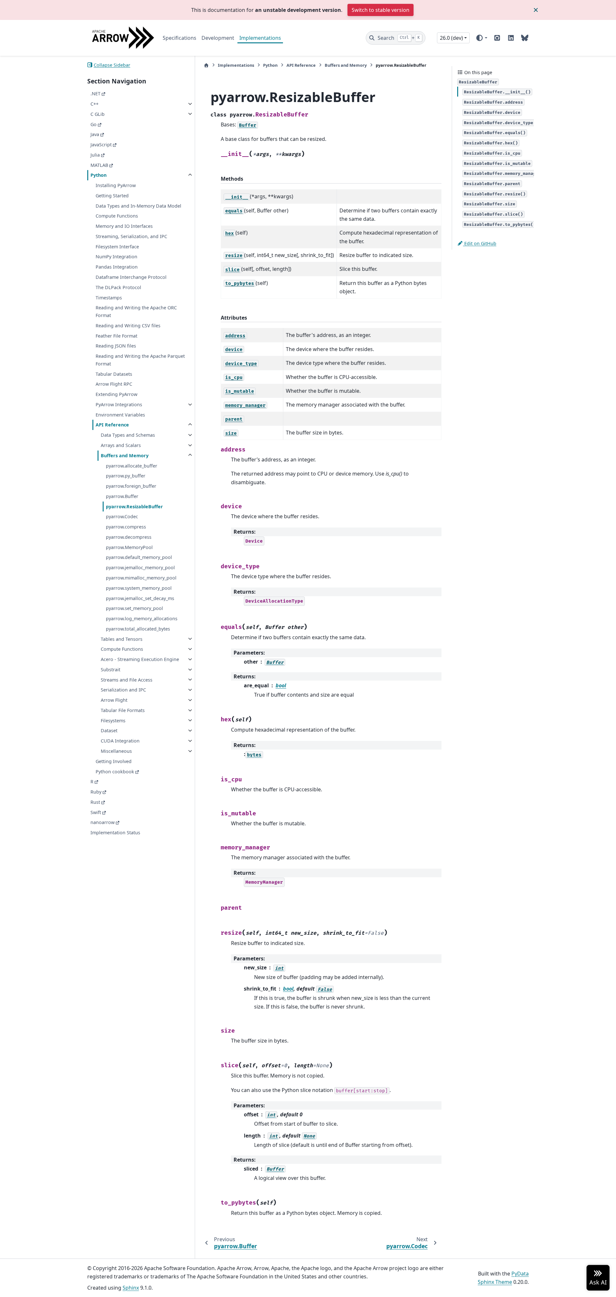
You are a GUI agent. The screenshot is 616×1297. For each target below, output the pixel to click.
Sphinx (131, 1287)
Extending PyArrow (116, 394)
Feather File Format (116, 335)
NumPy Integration (116, 256)
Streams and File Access (126, 679)
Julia (95, 154)
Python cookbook (115, 771)
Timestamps (109, 297)
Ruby (95, 792)
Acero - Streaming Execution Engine (140, 659)
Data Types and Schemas (128, 435)
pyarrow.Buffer (122, 496)
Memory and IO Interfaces (124, 226)
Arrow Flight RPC (114, 384)
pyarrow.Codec (122, 516)
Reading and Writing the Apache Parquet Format (140, 360)
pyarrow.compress (126, 527)
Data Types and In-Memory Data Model (138, 205)
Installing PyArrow (116, 185)
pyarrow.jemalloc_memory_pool (140, 567)
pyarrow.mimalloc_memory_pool (141, 578)
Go (93, 124)
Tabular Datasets (114, 374)
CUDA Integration (120, 741)
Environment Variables (120, 414)
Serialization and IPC (123, 690)
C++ (94, 104)
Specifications (179, 37)
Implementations (260, 37)
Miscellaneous (116, 751)
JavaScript (101, 145)
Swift (95, 812)
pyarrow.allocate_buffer (131, 465)
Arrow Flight (114, 700)
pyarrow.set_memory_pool (134, 608)
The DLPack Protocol (118, 287)
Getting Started (112, 196)
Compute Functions (117, 216)
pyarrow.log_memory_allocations (141, 618)
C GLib (97, 114)
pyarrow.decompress (128, 537)
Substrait (110, 669)
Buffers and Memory (125, 455)
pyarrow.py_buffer (125, 476)
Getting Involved (114, 761)
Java (94, 134)
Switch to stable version (380, 9)
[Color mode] (481, 37)
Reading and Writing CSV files (128, 325)
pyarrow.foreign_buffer (131, 486)
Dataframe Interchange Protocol (131, 277)
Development (217, 37)
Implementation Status (115, 832)
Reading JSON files (116, 346)
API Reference (112, 425)
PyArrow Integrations (119, 404)
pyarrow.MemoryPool (129, 547)
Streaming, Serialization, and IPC (131, 236)
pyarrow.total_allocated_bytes (138, 628)
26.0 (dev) (451, 37)
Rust (95, 802)
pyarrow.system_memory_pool (139, 588)
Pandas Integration (117, 267)
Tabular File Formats (123, 710)
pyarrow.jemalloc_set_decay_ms (140, 598)
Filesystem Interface (117, 246)
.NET (95, 93)
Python (98, 175)
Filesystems (113, 720)
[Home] (206, 65)
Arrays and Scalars (121, 445)
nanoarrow (102, 822)
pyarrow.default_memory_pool (139, 557)
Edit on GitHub (479, 243)
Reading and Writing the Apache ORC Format (136, 311)
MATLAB (99, 165)
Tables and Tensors (121, 639)
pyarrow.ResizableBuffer (134, 506)
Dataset (109, 730)
